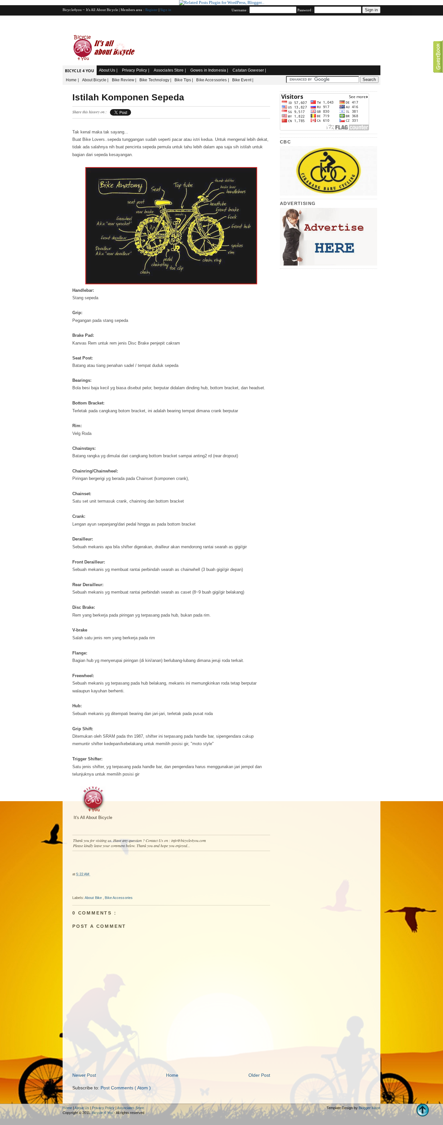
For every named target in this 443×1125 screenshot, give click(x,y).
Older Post (259, 1075)
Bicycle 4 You (79, 71)
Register (152, 10)
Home (172, 1075)
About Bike (94, 898)
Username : (240, 10)
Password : (305, 10)
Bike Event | (242, 80)
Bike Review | (124, 80)
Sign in (165, 10)
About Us (82, 1108)
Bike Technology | (155, 80)
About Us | (108, 70)
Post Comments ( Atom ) (126, 1087)
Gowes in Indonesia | (209, 70)
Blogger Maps (369, 1108)
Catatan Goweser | (249, 70)
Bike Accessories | (212, 80)
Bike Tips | (183, 80)
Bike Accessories (119, 898)
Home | (72, 80)
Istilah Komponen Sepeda (128, 97)
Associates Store (130, 1108)
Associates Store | (170, 70)
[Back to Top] (422, 1110)
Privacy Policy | (135, 70)
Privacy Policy (103, 1108)
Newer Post (84, 1075)
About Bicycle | (95, 80)
